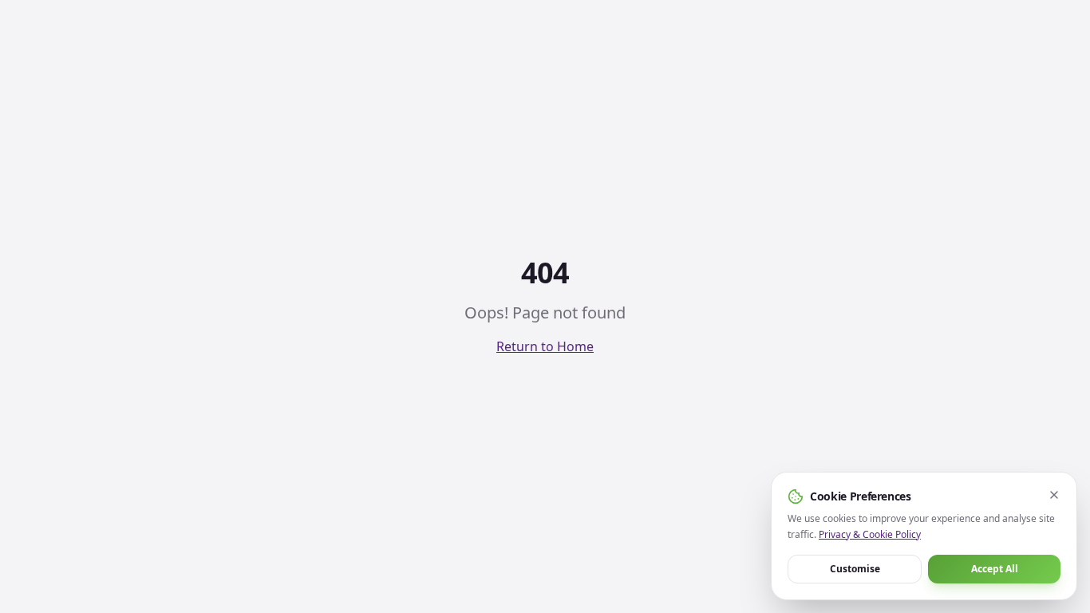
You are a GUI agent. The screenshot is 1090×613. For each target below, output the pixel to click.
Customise (855, 568)
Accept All (994, 568)
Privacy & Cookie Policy (870, 534)
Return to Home (545, 346)
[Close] (1054, 494)
